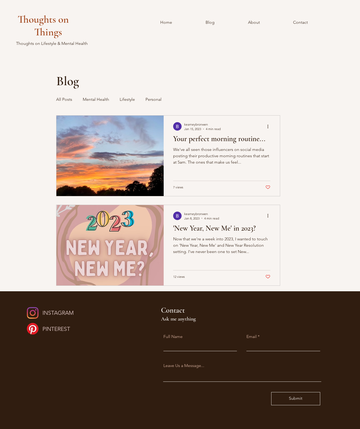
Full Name (173, 337)
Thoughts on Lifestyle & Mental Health (52, 43)
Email (251, 337)
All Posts (64, 99)
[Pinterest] (32, 329)
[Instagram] (32, 313)
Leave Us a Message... (183, 366)
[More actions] (269, 126)
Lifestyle (127, 99)
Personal (153, 99)
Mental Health (96, 99)
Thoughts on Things (49, 25)
